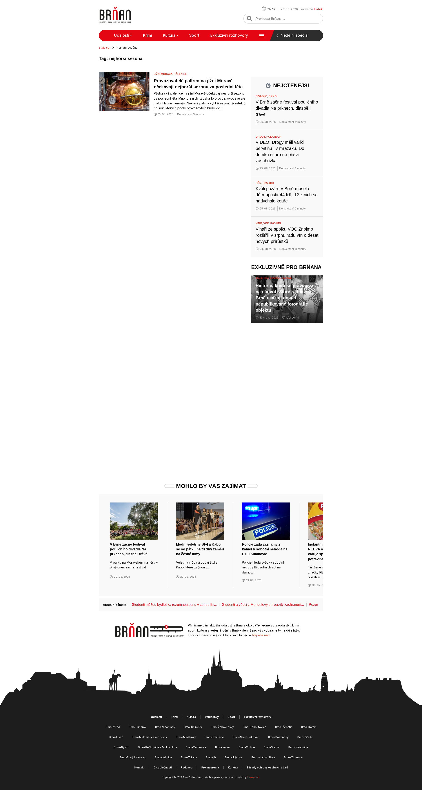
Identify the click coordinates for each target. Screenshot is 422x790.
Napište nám (261, 635)
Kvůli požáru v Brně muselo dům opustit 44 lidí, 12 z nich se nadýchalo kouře (287, 194)
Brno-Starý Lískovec (133, 757)
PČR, (259, 183)
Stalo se (104, 47)
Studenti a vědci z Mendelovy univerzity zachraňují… (263, 604)
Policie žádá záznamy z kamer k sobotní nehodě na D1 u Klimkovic (264, 549)
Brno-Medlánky (186, 737)
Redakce (186, 767)
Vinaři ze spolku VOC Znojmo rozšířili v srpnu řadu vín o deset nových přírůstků (287, 235)
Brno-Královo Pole (263, 757)
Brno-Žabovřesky (222, 727)
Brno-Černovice (196, 747)
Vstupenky (212, 717)
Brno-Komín (308, 727)
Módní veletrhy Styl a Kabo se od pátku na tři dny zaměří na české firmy (200, 549)
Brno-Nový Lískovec (246, 737)
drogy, (261, 136)
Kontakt (139, 767)
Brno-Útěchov (234, 757)
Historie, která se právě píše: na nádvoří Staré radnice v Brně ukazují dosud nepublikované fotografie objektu (286, 298)
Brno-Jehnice (163, 757)
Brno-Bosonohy (278, 737)
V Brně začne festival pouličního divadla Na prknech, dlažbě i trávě (287, 108)
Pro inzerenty (210, 767)
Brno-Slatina (272, 747)
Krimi (147, 35)
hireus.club (253, 777)
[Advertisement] (287, 395)
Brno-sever (222, 747)
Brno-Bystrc (121, 747)
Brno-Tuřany (189, 757)
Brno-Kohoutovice (254, 727)
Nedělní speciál (294, 35)
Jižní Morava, (164, 74)
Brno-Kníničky (193, 727)
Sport (194, 35)
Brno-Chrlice (247, 747)
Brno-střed (113, 727)
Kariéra (233, 767)
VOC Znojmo (272, 223)
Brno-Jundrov (137, 727)
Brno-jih (211, 757)
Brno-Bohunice (214, 737)
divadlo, (262, 96)
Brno (272, 96)
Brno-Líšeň (116, 737)
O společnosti (162, 767)
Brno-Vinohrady (165, 727)
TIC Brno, (263, 277)
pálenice (180, 74)
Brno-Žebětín (283, 727)
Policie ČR (273, 136)
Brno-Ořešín (305, 737)
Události (121, 35)
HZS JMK (268, 183)
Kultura (169, 35)
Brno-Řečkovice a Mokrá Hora (157, 747)
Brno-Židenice (293, 757)
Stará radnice (281, 277)
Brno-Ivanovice (298, 747)
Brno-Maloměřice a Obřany (149, 737)
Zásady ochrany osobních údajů (267, 767)
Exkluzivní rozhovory (229, 35)
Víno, (259, 223)
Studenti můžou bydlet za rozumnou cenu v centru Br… (174, 604)
